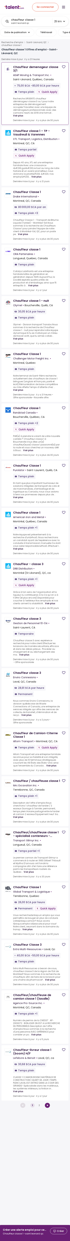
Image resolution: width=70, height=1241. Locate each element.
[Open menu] (63, 7)
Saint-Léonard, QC (36, 42)
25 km (58, 21)
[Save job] (64, 66)
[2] (47, 1105)
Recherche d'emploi (12, 42)
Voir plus (18, 115)
